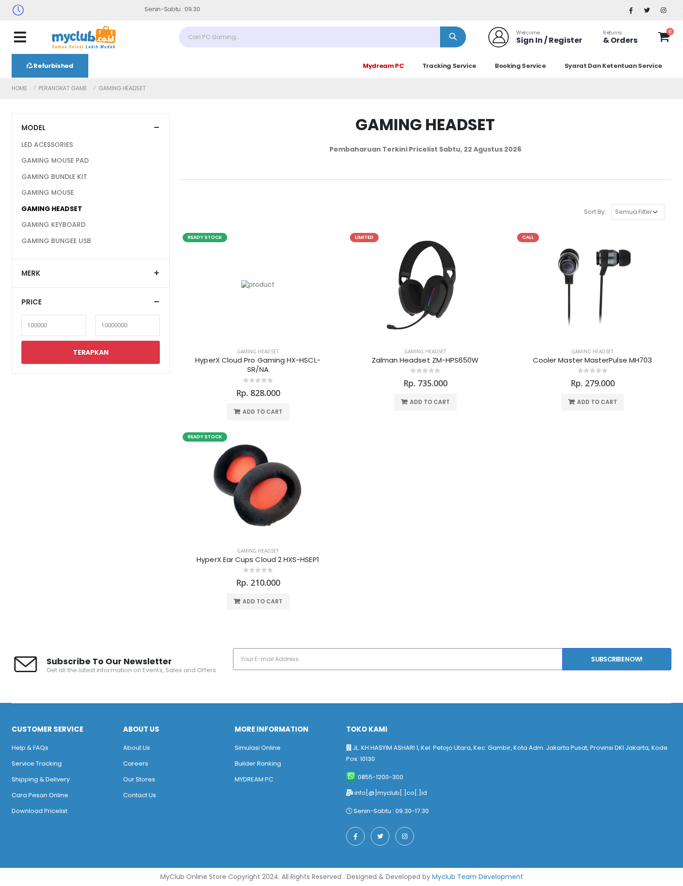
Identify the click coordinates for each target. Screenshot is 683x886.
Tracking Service (449, 65)
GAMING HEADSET (258, 351)
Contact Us (139, 795)
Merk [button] (30, 273)
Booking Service (520, 65)
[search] (453, 36)
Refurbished (53, 65)
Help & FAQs (30, 747)
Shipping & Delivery (41, 779)
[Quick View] (280, 411)
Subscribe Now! (616, 659)
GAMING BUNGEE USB (56, 240)
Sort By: (595, 211)
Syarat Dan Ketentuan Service (613, 65)
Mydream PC (383, 65)
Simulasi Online (258, 747)
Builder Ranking (258, 763)
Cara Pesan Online (40, 795)
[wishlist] (647, 36)
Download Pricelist (39, 811)
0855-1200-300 (380, 777)
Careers (135, 763)
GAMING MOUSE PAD (55, 160)
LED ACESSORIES (47, 144)
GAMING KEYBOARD (53, 224)
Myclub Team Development (477, 876)
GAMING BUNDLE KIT (54, 176)
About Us (136, 747)
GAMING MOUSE (47, 192)
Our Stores (139, 779)
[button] (663, 38)
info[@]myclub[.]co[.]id (391, 792)
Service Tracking (37, 763)
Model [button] (33, 127)
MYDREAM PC (254, 779)
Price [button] (31, 302)
